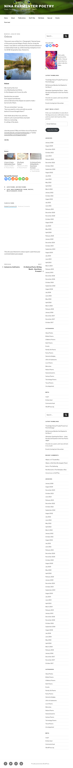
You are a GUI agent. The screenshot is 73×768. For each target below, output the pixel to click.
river (20, 191)
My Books (41, 18)
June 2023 (48, 156)
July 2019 (48, 256)
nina (18, 34)
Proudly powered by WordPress (40, 763)
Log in (47, 396)
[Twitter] (9, 178)
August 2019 (49, 252)
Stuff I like (32, 18)
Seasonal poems (50, 373)
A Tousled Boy (55, 459)
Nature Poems (21, 187)
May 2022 (48, 182)
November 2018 (50, 279)
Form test (7, 22)
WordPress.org (49, 406)
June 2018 (48, 296)
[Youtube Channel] (56, 45)
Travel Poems (49, 383)
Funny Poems (49, 353)
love (8, 189)
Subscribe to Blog (52, 130)
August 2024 (49, 146)
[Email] (23, 178)
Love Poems (11, 187)
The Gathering (54, 466)
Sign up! (49, 18)
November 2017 (50, 319)
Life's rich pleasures (51, 359)
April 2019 (48, 262)
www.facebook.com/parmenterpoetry (16, 133)
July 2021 (48, 202)
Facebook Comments (24, 206)
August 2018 (49, 289)
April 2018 (48, 302)
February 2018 (49, 309)
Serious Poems (49, 376)
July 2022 (48, 176)
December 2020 (50, 212)
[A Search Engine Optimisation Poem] (9, 156)
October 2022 (49, 166)
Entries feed (48, 400)
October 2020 (49, 219)
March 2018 (49, 306)
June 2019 (48, 259)
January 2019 (49, 272)
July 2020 (48, 226)
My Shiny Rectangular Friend (59, 463)
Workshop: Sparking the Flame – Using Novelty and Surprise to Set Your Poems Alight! (56, 92)
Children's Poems (50, 339)
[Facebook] (6, 178)
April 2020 (48, 232)
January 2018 (49, 312)
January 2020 (49, 239)
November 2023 (50, 149)
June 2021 (48, 206)
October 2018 (49, 282)
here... (59, 65)
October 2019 (49, 246)
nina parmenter (17, 189)
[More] (26, 178)
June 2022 (48, 179)
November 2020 (50, 216)
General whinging (50, 356)
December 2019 (50, 242)
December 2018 (50, 275)
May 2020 (48, 229)
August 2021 (49, 199)
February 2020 (49, 236)
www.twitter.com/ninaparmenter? (15, 135)
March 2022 (49, 189)
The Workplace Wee (61, 469)
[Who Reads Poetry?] (22, 156)
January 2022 (49, 192)
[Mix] (16, 178)
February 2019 (49, 269)
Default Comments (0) (10, 206)
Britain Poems (49, 336)
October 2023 (49, 152)
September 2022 (50, 169)
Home (6, 18)
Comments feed (50, 403)
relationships (12, 191)
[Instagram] (53, 45)
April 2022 (48, 186)
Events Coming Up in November (54, 103)
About (13, 18)
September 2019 (50, 249)
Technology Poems (50, 379)
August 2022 (49, 172)
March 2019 (49, 266)
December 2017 (50, 315)
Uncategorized (49, 386)
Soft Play (56, 473)
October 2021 (49, 196)
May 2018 (48, 299)
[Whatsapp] (19, 178)
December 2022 (50, 162)
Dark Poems (49, 343)
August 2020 (49, 222)
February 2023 (49, 159)
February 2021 (49, 209)
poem (25, 189)
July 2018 (48, 292)
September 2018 (50, 286)
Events (58, 18)
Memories (48, 366)
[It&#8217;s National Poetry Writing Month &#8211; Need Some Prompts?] (35, 156)
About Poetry (49, 333)
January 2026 (49, 142)
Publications (22, 18)
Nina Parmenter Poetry (29, 6)
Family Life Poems (50, 349)
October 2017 (49, 322)
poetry (30, 189)
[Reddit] (13, 178)
